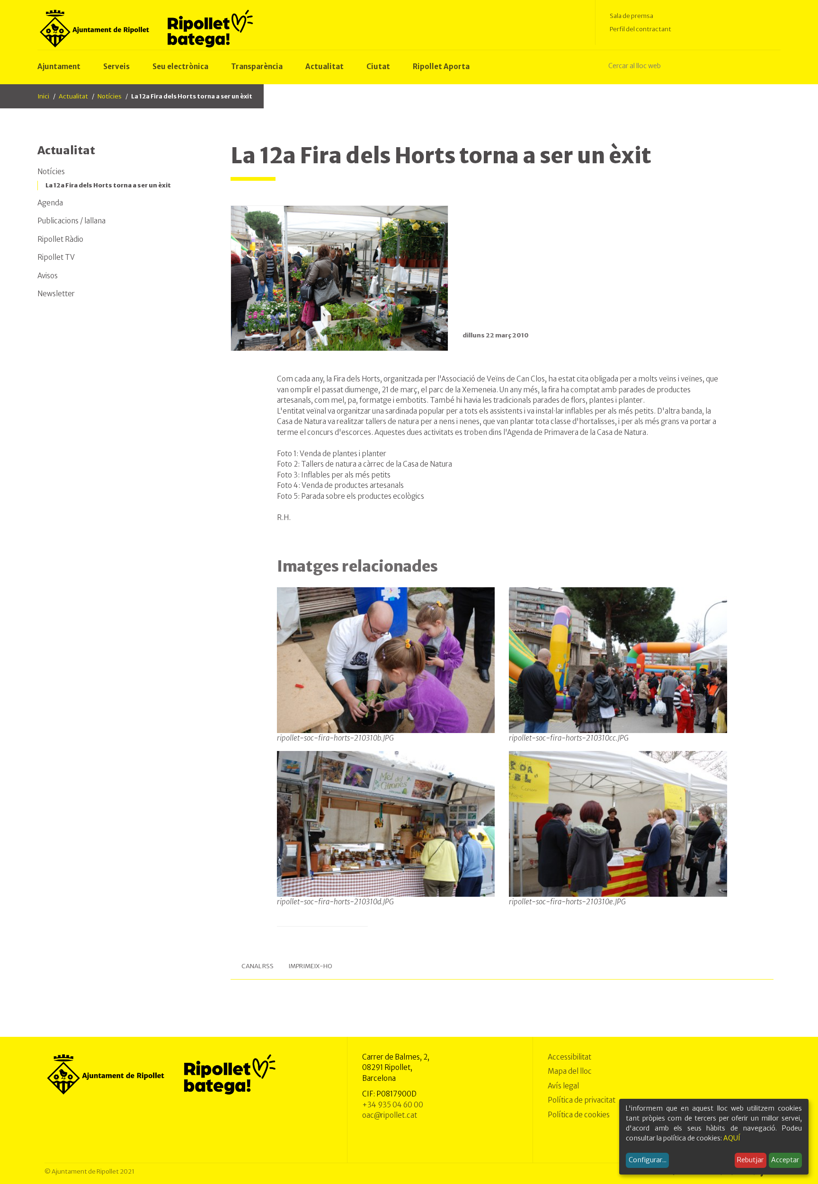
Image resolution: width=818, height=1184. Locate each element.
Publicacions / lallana (71, 220)
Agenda (50, 202)
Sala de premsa (631, 16)
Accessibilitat (569, 1056)
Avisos (47, 275)
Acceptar (785, 1160)
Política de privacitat (581, 1100)
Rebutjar (750, 1160)
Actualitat (73, 96)
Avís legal (563, 1085)
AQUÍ (731, 1138)
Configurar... (648, 1160)
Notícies (110, 96)
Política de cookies (579, 1114)
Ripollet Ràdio (60, 239)
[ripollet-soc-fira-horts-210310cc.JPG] (618, 659)
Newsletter (56, 293)
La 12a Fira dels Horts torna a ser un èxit (108, 185)
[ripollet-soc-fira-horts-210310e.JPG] (618, 823)
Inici (43, 96)
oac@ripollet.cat (389, 1115)
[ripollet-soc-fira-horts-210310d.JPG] (386, 823)
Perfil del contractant (640, 29)
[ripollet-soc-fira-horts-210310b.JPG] (386, 659)
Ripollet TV (56, 257)
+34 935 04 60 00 (392, 1104)
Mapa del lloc (570, 1071)
